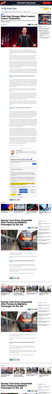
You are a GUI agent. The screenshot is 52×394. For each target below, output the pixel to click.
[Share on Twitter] (29, 24)
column (25, 70)
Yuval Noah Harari (25, 55)
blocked (12, 266)
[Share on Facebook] (28, 24)
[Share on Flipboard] (35, 24)
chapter (20, 61)
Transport (16, 276)
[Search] (50, 11)
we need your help (15, 181)
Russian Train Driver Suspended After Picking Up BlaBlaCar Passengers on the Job (16, 222)
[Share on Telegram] (31, 24)
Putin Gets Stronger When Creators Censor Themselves (18, 17)
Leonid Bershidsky (5, 24)
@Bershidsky (18, 153)
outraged (31, 95)
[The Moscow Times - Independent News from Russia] (9, 8)
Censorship (16, 156)
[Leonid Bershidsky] (1, 24)
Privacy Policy (16, 165)
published (18, 145)
